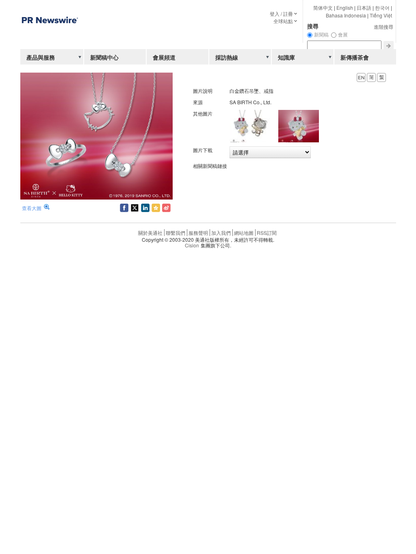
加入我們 (221, 232)
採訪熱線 (226, 57)
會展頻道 (164, 57)
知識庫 (286, 57)
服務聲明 (198, 232)
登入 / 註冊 (281, 13)
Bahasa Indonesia (346, 15)
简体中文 (323, 7)
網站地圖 (244, 232)
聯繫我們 (175, 232)
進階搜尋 (383, 26)
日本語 (364, 7)
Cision (192, 245)
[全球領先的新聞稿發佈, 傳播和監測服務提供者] (49, 38)
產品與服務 (40, 57)
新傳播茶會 (354, 57)
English (344, 7)
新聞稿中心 (104, 57)
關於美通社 (150, 232)
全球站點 (283, 20)
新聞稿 (321, 34)
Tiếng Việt (381, 15)
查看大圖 (31, 207)
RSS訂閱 (267, 232)
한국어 (382, 7)
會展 (343, 34)
